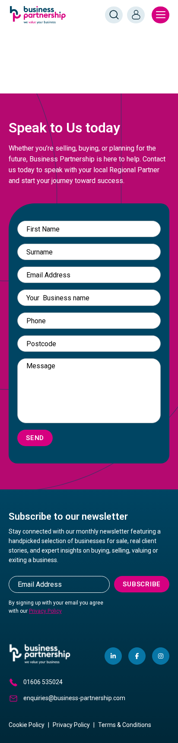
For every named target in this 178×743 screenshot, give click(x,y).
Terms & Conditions (124, 724)
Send (35, 438)
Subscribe (142, 584)
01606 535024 (43, 682)
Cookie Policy (26, 724)
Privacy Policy (45, 611)
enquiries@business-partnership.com (74, 698)
